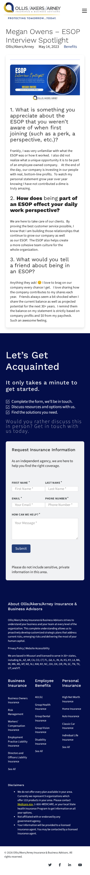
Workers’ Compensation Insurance (16, 726)
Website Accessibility (37, 648)
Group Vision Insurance (42, 730)
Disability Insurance (40, 742)
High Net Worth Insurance (71, 699)
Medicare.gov (25, 804)
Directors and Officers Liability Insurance (17, 757)
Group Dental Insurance (42, 718)
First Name (20, 483)
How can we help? (25, 515)
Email (16, 499)
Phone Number (56, 499)
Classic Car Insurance (68, 726)
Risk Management (15, 712)
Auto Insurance (70, 716)
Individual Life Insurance (70, 737)
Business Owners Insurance (18, 700)
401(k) (39, 697)
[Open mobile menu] (84, 11)
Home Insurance (71, 709)
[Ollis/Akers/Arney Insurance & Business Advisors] (32, 10)
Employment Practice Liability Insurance (17, 741)
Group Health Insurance (42, 707)
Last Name (52, 483)
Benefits (70, 46)
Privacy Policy (16, 648)
